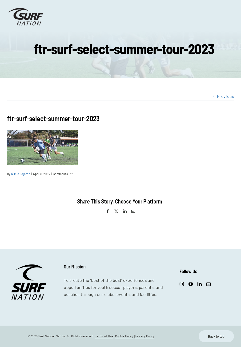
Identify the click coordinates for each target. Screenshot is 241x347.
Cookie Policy (124, 336)
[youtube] (191, 284)
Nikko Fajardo (20, 174)
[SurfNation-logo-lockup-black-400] (26, 9)
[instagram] (182, 284)
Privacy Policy (144, 336)
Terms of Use (104, 336)
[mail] (208, 284)
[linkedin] (199, 284)
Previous (225, 96)
